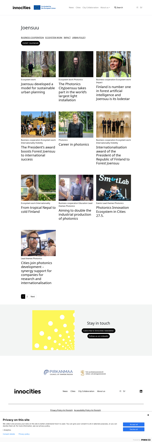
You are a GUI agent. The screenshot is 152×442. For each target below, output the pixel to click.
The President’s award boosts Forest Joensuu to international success (38, 153)
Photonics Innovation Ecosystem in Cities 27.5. (112, 211)
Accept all (134, 424)
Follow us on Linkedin (98, 336)
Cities (78, 7)
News (71, 7)
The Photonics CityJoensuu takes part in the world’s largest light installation (73, 92)
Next (33, 296)
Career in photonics (74, 144)
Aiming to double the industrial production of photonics (75, 214)
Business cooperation (32, 37)
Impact (67, 37)
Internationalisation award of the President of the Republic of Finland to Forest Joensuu (113, 155)
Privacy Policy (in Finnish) (61, 410)
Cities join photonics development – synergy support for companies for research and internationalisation (36, 272)
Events (99, 203)
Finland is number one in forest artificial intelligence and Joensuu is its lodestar (113, 92)
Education (83, 203)
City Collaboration (91, 7)
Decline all (134, 429)
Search (119, 7)
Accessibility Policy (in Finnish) (87, 410)
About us (104, 7)
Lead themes (108, 203)
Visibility (39, 143)
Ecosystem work (53, 37)
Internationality (28, 143)
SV (141, 7)
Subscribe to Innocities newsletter (98, 330)
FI (137, 7)
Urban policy (79, 37)
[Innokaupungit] (21, 7)
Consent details (9, 434)
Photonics (78, 79)
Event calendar (30, 43)
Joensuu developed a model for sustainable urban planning (38, 88)
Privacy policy (24, 434)
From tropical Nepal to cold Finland (38, 209)
